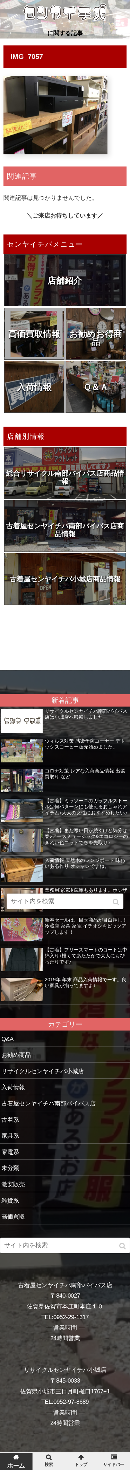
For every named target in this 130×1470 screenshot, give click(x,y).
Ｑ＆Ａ (96, 387)
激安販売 (13, 1184)
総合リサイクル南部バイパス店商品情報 (65, 477)
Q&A (7, 1039)
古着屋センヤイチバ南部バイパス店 (48, 1103)
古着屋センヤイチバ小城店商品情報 (65, 579)
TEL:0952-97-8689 (65, 1402)
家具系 (10, 1136)
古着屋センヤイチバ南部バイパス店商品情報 (65, 530)
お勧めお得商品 (95, 338)
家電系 (10, 1152)
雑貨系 (10, 1200)
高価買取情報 (34, 334)
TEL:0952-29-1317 (65, 1317)
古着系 (10, 1120)
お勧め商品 (16, 1055)
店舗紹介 (64, 280)
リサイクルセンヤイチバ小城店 (42, 1071)
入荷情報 (34, 387)
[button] (123, 1246)
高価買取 (13, 1216)
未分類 (10, 1168)
